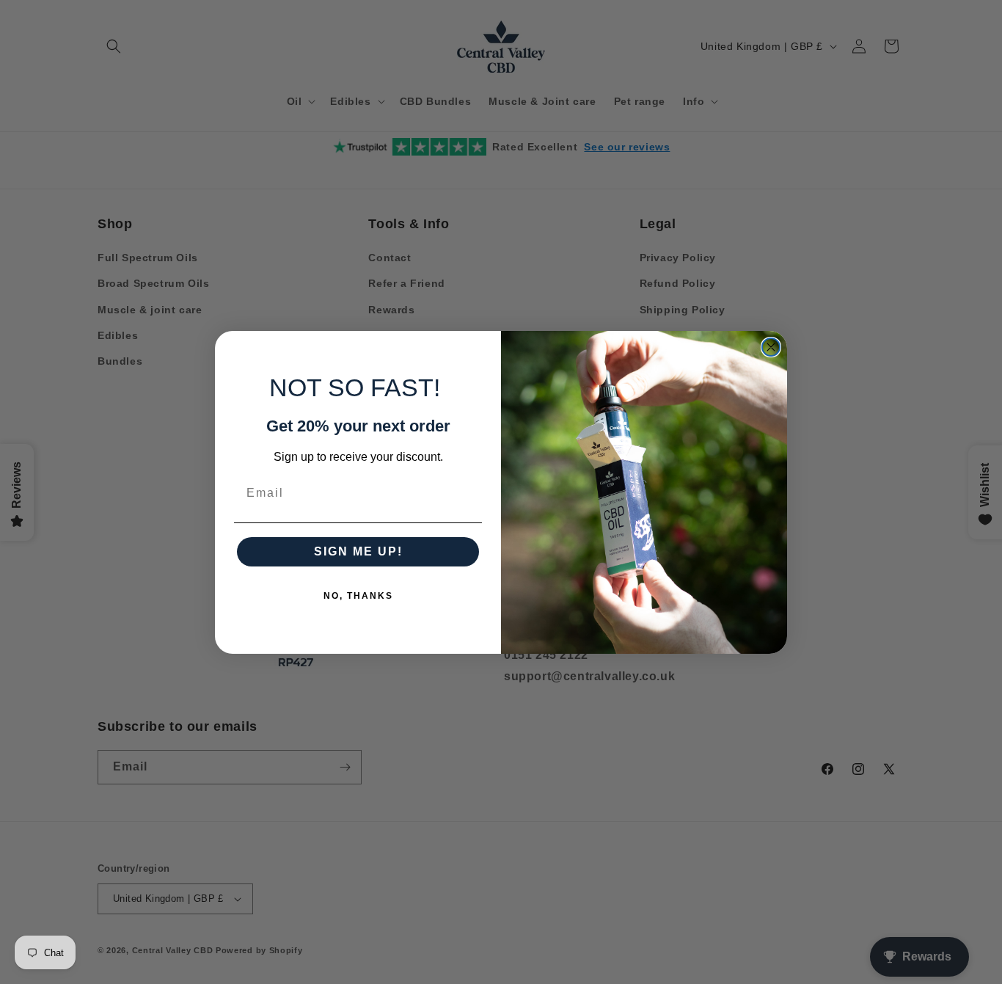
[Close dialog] (771, 347)
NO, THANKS (358, 596)
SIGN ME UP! (358, 551)
